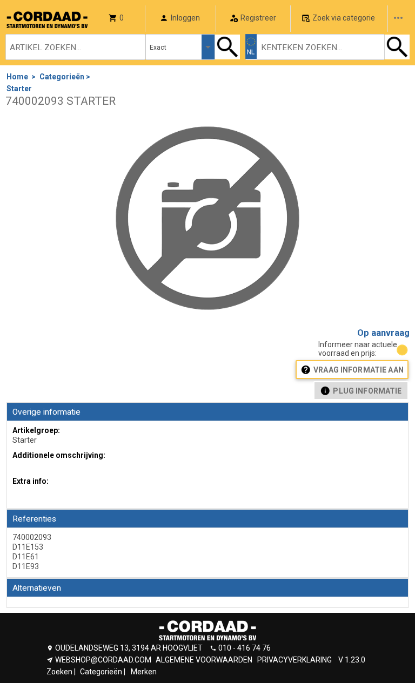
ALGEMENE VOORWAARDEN (204, 659)
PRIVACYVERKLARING (294, 659)
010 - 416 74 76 (244, 648)
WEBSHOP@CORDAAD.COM (103, 659)
